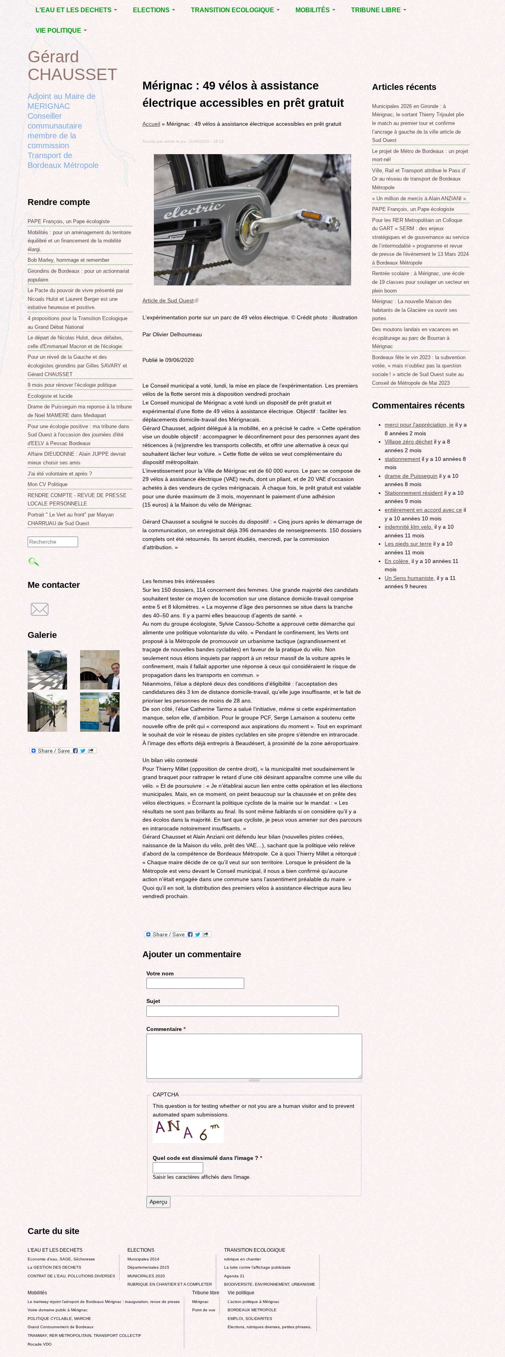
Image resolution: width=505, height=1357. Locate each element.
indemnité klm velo (409, 527)
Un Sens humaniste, (410, 578)
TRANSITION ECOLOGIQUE (233, 10)
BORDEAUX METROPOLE (252, 1310)
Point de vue (203, 1310)
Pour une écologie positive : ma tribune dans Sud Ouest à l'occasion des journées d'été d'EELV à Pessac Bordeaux (78, 434)
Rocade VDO (40, 1344)
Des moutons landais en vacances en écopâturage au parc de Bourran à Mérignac (415, 337)
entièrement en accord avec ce (423, 510)
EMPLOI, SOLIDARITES (250, 1318)
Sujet (153, 1001)
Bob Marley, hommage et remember (68, 260)
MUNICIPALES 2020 (146, 1276)
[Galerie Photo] (47, 687)
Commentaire (165, 1029)
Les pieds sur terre (408, 544)
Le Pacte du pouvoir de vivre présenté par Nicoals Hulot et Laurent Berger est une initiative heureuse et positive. (75, 298)
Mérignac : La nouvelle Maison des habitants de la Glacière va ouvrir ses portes (414, 309)
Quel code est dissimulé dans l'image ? (207, 1158)
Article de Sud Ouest (170, 300)
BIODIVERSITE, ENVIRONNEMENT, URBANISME (269, 1284)
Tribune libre (376, 10)
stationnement (402, 459)
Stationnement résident (414, 493)
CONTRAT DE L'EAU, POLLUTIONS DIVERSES (71, 1276)
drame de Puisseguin (411, 476)
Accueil (151, 124)
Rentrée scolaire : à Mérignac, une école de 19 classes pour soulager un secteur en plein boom (420, 281)
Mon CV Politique (47, 484)
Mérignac (200, 1301)
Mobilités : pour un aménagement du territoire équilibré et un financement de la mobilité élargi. (79, 240)
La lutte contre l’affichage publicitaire (257, 1267)
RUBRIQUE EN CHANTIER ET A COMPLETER (169, 1284)
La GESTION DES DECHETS (54, 1267)
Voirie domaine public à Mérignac (58, 1310)
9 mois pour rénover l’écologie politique (72, 385)
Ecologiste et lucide (50, 396)
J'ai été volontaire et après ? (60, 474)
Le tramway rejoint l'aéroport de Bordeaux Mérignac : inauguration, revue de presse (104, 1301)
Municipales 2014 (143, 1259)
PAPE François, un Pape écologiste (69, 221)
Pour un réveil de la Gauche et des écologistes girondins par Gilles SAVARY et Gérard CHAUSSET (77, 365)
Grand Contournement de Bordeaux (61, 1327)
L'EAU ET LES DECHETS (74, 10)
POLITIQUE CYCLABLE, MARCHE (59, 1318)
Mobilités (313, 10)
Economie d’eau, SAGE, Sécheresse (61, 1259)
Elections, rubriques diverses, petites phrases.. (270, 1327)
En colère (397, 561)
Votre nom (160, 973)
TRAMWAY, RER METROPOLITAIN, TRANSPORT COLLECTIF (84, 1335)
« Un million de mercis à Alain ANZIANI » (419, 198)
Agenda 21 (234, 1276)
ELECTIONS (152, 10)
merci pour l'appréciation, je (419, 424)
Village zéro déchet (408, 441)
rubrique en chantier (242, 1259)
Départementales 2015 (148, 1267)
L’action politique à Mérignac (253, 1301)
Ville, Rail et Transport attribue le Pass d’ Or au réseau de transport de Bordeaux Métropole (419, 179)
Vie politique (59, 30)
